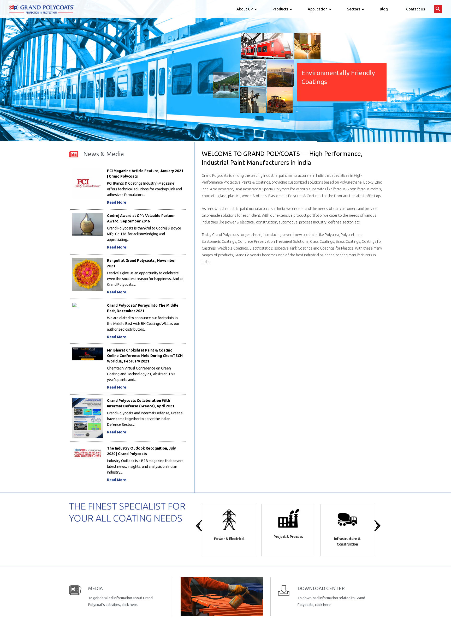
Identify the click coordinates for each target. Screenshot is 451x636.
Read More (116, 185)
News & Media (103, 154)
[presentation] (199, 526)
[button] (438, 9)
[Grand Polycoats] (41, 9)
